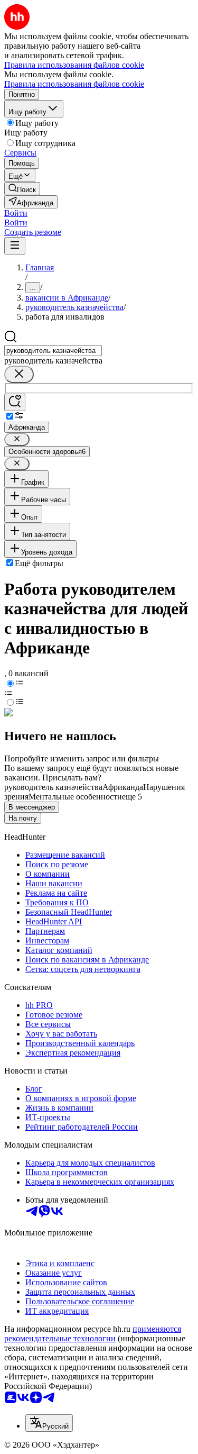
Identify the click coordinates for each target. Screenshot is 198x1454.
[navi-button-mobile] (14, 246)
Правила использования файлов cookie (74, 83)
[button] (15, 212)
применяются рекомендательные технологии (92, 1333)
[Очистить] (19, 374)
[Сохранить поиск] (14, 402)
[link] (22, 188)
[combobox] (53, 350)
